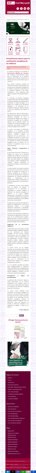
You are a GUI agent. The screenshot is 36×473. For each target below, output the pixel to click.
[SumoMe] (33, 472)
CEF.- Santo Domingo (13, 391)
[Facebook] (18, 472)
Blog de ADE (11, 431)
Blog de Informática (13, 439)
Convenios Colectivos (13, 385)
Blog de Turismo (12, 449)
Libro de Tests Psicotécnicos (15, 420)
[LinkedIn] (7, 472)
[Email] (28, 472)
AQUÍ (29, 467)
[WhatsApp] (23, 472)
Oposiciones (11, 382)
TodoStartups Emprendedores (15, 394)
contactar (27, 461)
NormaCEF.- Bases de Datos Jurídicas (17, 387)
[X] (12, 472)
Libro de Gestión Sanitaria (14, 423)
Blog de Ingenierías (12, 442)
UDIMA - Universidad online (15, 389)
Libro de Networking (13, 416)
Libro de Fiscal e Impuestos (14, 411)
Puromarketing (11, 396)
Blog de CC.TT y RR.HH (13, 433)
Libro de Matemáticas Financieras (16, 418)
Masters (10, 378)
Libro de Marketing (12, 413)
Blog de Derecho (12, 435)
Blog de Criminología (13, 451)
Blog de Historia (12, 437)
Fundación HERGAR (13, 398)
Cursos (9, 380)
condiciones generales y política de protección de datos (20, 465)
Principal (8, 19)
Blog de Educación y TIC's (14, 453)
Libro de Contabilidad (13, 406)
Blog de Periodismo (13, 444)
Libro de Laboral (12, 409)
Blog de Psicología (12, 446)
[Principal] (18, 4)
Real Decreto (11, 73)
